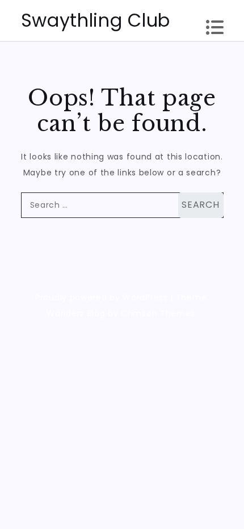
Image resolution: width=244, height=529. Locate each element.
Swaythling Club (96, 20)
